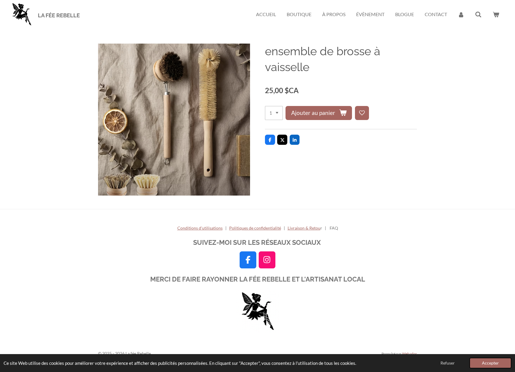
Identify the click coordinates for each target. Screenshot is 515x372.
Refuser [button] (447, 363)
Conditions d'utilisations (200, 227)
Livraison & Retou (304, 227)
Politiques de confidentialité (255, 227)
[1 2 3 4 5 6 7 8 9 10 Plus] (274, 113)
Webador (409, 353)
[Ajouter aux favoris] (362, 113)
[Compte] (461, 14)
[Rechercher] (478, 14)
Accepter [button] (490, 363)
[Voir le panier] (496, 14)
